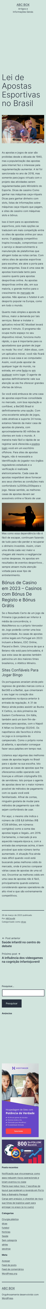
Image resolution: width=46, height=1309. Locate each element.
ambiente (17, 238)
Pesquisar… (8, 986)
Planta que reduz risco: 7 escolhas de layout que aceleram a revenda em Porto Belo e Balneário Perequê (23, 1190)
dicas (23, 922)
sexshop (6, 1248)
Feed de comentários (13, 1269)
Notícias (6, 1232)
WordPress (7, 1298)
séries (5, 1244)
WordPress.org (9, 1273)
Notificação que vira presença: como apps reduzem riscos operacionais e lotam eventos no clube (21, 1177)
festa (25, 370)
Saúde (5, 1236)
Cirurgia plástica (10, 1219)
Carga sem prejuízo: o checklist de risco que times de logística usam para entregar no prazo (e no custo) (22, 1202)
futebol (5, 1227)
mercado (25, 292)
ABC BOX (23, 5)
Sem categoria (9, 1240)
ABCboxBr (10, 918)
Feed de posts (9, 1265)
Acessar (6, 1261)
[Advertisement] (23, 45)
